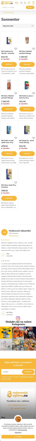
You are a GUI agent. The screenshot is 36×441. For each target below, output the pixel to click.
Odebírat (28, 372)
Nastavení (18, 432)
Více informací (22, 430)
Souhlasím (19, 437)
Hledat (30, 7)
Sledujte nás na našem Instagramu (19, 323)
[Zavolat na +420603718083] (21, 2)
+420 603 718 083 (19, 408)
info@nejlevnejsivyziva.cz (20, 405)
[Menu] (33, 2)
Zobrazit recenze (14, 236)
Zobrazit (9, 64)
